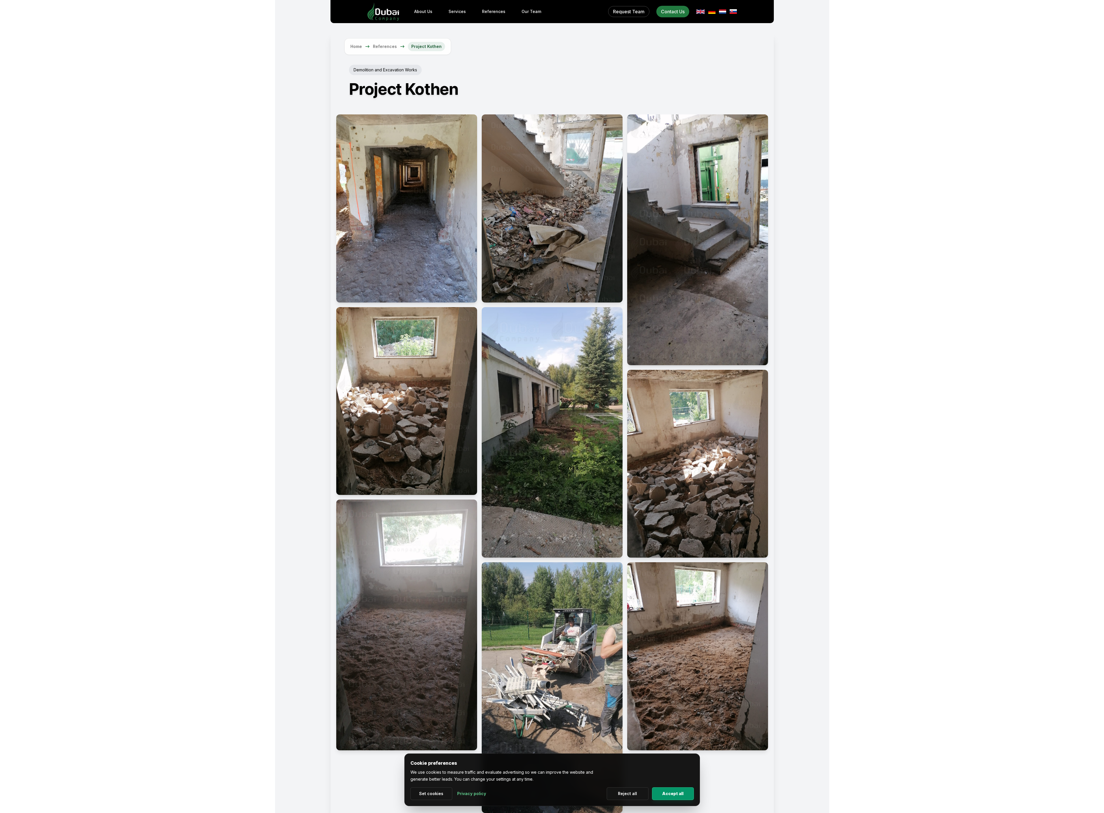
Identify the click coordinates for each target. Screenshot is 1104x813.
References (493, 11)
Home (356, 46)
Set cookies (431, 793)
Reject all (627, 793)
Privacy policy (471, 793)
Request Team (629, 11)
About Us (423, 11)
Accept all (672, 793)
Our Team (531, 11)
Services (457, 11)
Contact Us (673, 11)
